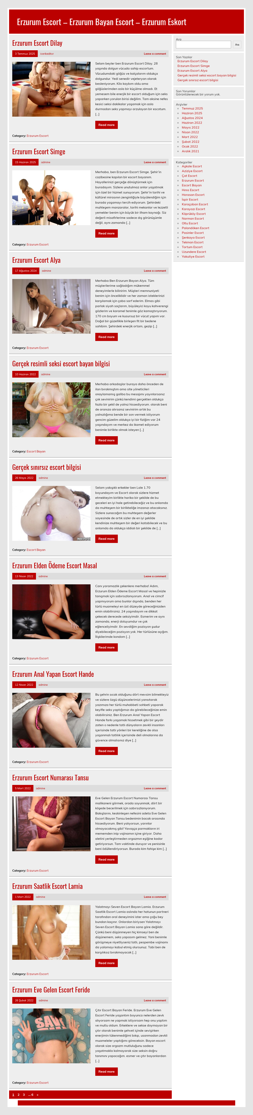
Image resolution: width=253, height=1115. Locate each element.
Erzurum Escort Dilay (37, 43)
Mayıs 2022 (190, 127)
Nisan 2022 (190, 132)
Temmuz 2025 (192, 108)
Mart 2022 (190, 137)
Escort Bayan (36, 451)
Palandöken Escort (195, 228)
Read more (106, 125)
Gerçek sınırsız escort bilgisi (46, 467)
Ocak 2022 (190, 146)
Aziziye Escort (192, 171)
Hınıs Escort (190, 190)
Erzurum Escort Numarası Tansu (50, 777)
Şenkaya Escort (193, 237)
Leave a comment (155, 53)
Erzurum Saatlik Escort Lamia (47, 886)
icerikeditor (47, 53)
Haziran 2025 (192, 113)
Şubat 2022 (190, 142)
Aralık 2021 (190, 151)
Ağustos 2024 (192, 118)
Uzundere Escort (194, 252)
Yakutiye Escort (193, 256)
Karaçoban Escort (195, 204)
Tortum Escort (192, 247)
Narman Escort (193, 218)
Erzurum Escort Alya (36, 260)
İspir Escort (190, 199)
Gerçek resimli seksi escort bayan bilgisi (61, 363)
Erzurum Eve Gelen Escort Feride (51, 989)
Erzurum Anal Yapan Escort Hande (53, 674)
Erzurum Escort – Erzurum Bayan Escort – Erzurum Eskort (101, 21)
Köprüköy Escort (194, 214)
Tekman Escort (193, 242)
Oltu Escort (190, 223)
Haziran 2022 (192, 123)
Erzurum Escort (37, 136)
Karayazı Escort (193, 209)
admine (45, 162)
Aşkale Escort (192, 166)
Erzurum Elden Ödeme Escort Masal (54, 565)
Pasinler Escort (193, 233)
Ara (178, 39)
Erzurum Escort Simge (38, 151)
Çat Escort (189, 176)
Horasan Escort (193, 195)
